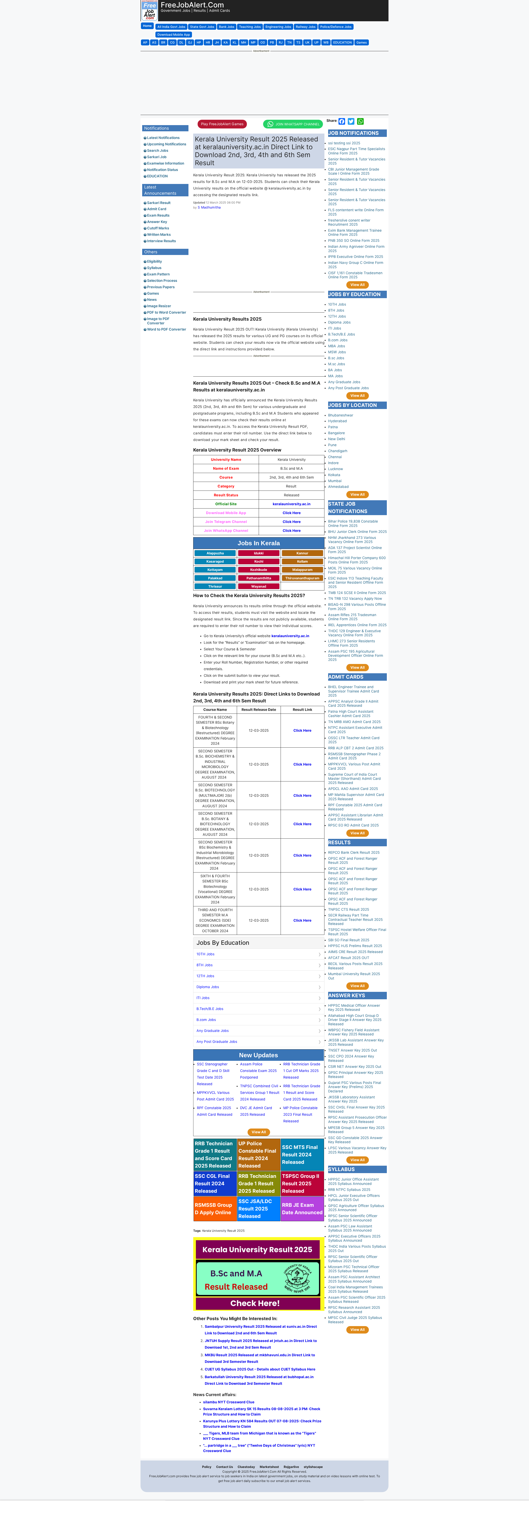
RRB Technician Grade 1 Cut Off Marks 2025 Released (301, 1070)
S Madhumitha (209, 207)
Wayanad (258, 586)
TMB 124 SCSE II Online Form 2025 (357, 593)
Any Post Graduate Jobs (217, 1042)
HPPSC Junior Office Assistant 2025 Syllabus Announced (353, 1181)
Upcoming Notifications (166, 144)
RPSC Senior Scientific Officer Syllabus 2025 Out (352, 1259)
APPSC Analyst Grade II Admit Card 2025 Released (353, 703)
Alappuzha (215, 553)
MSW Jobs (337, 352)
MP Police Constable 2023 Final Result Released (300, 1114)
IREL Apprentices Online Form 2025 (357, 625)
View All (259, 1132)
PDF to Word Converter (166, 312)
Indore (333, 463)
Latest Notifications (163, 138)
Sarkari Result (158, 203)
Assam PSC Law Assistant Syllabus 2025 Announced (350, 1228)
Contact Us (224, 1467)
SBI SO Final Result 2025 (348, 940)
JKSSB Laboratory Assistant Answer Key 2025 (351, 1099)
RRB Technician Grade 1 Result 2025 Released (257, 1183)
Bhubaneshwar (340, 415)
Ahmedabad (338, 487)
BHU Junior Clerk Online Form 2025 (357, 532)
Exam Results (158, 215)
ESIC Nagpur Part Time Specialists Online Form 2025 (356, 151)
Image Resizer (159, 306)
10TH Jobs (205, 954)
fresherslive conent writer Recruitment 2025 (349, 222)
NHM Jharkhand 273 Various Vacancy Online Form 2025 (352, 540)
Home (147, 26)
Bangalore (336, 433)
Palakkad (215, 578)
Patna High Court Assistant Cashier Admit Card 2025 (350, 713)
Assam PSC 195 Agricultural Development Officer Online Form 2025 (355, 655)
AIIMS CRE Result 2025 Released (355, 952)
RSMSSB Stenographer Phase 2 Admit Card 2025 (354, 756)
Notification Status (162, 170)
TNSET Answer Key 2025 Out (352, 1050)
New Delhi (336, 439)
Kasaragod (215, 561)
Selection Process (162, 281)
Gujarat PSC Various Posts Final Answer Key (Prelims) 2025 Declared (354, 1087)
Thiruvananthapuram (302, 578)
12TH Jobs (205, 976)
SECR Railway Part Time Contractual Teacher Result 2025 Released (355, 919)
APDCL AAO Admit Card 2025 (353, 789)
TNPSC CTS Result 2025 (348, 909)
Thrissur (215, 586)
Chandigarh (337, 451)
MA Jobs (335, 376)
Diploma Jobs (208, 987)
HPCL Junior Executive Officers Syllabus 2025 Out (354, 1198)
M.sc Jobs (336, 364)
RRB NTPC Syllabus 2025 (349, 1190)
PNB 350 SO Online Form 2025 (353, 240)
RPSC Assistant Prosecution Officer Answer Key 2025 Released (357, 1119)
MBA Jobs (336, 346)
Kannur (302, 553)
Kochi (258, 561)
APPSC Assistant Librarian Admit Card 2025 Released (355, 817)
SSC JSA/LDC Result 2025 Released (255, 1208)
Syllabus (154, 268)
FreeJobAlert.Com (192, 4)
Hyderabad (337, 421)
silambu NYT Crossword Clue (228, 1402)
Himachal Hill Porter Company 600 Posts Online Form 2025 (357, 560)
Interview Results (161, 241)
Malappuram (302, 570)
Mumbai (335, 481)
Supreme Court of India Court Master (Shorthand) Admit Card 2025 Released (354, 778)
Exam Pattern (158, 274)
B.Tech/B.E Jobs (210, 1009)
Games (153, 293)
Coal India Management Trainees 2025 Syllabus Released (355, 1289)
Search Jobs (157, 150)
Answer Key (157, 222)
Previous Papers (161, 287)
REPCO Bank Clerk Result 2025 (354, 852)
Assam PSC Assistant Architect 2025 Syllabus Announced (354, 1279)
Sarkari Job (157, 157)
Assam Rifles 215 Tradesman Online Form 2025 (352, 617)
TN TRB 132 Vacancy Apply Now (355, 598)
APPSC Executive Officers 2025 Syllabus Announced (354, 1238)
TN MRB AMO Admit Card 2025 (354, 722)
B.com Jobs (206, 1020)
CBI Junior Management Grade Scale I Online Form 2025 (353, 171)
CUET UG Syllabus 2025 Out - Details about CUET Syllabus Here (260, 1369)
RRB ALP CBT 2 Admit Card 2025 (356, 748)
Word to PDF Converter (166, 329)
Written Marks (159, 234)
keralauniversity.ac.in (292, 504)
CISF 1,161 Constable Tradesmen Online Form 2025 (355, 275)
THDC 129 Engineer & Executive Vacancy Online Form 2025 (354, 633)
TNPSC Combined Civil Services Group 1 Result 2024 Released (259, 1092)
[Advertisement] (264, 83)
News (152, 300)
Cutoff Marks (158, 228)
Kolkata (334, 475)
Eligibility (154, 261)
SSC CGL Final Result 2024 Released (212, 1183)
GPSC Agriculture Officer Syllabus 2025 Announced (356, 1208)
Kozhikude (258, 570)
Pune (332, 445)
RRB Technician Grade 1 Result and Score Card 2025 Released (301, 1092)
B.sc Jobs (336, 358)
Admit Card (156, 209)
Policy (206, 1467)
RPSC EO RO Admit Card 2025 (353, 825)
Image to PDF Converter (158, 321)
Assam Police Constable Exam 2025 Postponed (258, 1070)
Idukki (258, 553)
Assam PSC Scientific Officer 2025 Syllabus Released (356, 1299)
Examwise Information (165, 163)
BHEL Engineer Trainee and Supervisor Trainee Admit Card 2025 (353, 691)
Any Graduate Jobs (213, 1031)
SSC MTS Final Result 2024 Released (300, 1154)
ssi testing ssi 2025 (344, 143)
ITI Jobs (203, 998)
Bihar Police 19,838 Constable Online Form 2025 (353, 523)
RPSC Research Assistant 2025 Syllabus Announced (354, 1309)
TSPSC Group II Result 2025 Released (300, 1183)
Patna (333, 427)
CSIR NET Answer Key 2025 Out (354, 1067)
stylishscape (313, 1467)
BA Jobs (335, 370)
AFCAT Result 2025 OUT (348, 958)
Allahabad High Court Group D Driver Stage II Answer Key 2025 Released (354, 1020)
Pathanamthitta (259, 578)
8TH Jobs (205, 965)
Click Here (292, 513)
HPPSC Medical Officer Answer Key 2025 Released (354, 1007)
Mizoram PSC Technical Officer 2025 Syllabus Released (353, 1269)
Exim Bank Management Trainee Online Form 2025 (355, 232)
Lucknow (335, 469)
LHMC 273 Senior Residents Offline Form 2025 (351, 643)
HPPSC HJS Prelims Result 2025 (355, 946)
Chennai (335, 457)
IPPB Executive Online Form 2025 (355, 257)
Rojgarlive (291, 1467)
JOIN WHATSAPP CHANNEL (298, 124)
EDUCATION (157, 176)
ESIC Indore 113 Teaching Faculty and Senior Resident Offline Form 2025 (355, 582)
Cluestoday (246, 1467)
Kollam (302, 561)
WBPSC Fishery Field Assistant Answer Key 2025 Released (353, 1032)
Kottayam (215, 570)
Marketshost (269, 1467)
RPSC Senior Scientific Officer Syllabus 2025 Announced (352, 1218)
